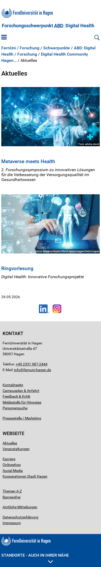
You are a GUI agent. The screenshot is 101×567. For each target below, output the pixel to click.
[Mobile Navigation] (4, 38)
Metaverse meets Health (28, 161)
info (17, 370)
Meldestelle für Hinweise (22, 402)
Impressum (12, 523)
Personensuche (15, 408)
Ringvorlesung (17, 268)
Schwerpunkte (56, 48)
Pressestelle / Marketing (22, 418)
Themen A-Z (12, 491)
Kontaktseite (13, 385)
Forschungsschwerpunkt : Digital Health (48, 25)
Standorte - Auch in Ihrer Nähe (35, 555)
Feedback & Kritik (16, 396)
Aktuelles (10, 443)
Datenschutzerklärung (20, 517)
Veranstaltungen (16, 449)
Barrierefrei (11, 497)
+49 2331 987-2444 (31, 364)
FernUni (8, 48)
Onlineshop (12, 465)
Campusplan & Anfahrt (21, 391)
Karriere (9, 459)
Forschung (29, 48)
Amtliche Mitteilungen (20, 507)
